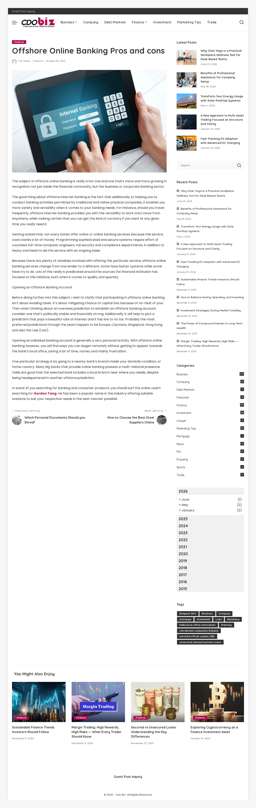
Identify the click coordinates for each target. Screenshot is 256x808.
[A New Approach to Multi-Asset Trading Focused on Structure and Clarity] (187, 122)
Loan (218, 619)
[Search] (241, 22)
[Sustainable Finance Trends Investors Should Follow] (39, 702)
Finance (19, 42)
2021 (183, 546)
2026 (183, 491)
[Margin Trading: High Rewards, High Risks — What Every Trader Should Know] (98, 702)
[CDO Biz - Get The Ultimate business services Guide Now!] (38, 22)
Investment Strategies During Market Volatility (211, 310)
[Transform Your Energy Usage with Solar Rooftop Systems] (187, 101)
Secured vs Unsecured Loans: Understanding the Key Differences (154, 731)
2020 (183, 553)
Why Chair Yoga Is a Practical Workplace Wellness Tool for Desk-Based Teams (221, 55)
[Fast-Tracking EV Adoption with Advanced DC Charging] (187, 143)
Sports (181, 467)
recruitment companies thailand (198, 630)
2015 (183, 588)
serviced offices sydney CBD (197, 636)
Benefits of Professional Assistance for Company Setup (218, 77)
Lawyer (181, 420)
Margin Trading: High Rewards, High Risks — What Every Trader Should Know (97, 731)
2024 (183, 525)
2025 (183, 518)
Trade (180, 475)
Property (182, 459)
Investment (184, 413)
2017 (183, 574)
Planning (226, 625)
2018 (183, 567)
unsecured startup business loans (200, 642)
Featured (183, 397)
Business (182, 374)
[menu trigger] (17, 22)
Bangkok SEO (187, 613)
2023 (183, 532)
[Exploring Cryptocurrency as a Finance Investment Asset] (217, 702)
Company (183, 382)
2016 (183, 581)
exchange (185, 619)
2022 (183, 539)
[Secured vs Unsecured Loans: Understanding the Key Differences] (158, 702)
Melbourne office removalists (197, 625)
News (180, 444)
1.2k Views (24, 61)
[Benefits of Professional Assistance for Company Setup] (187, 79)
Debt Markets (185, 390)
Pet (179, 451)
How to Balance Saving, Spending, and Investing (212, 297)
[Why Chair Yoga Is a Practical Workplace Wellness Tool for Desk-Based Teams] (187, 57)
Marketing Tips (186, 428)
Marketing (233, 619)
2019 (183, 560)
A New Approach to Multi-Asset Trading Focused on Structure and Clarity (222, 120)
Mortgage (183, 436)
